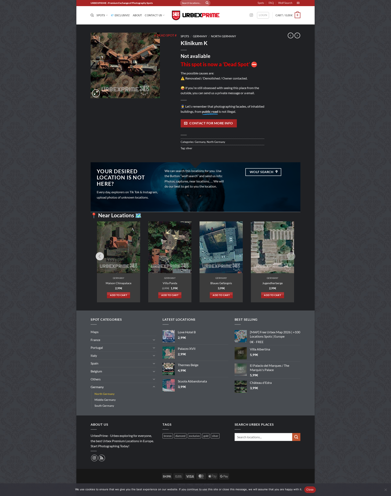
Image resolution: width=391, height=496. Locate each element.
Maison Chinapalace (118, 283)
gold (205, 435)
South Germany (104, 405)
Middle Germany (105, 399)
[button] (263, 15)
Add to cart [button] (118, 295)
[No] (385, 491)
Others (96, 379)
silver (189, 148)
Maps (95, 332)
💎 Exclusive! (120, 15)
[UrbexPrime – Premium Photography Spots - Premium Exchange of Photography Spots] (195, 15)
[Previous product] (297, 35)
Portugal (97, 347)
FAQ (271, 2)
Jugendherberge (272, 283)
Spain (94, 363)
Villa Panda (170, 283)
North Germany (223, 36)
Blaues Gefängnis (221, 283)
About (137, 15)
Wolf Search (285, 2)
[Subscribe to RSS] (101, 458)
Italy (94, 355)
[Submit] (207, 3)
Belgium (96, 371)
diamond (180, 435)
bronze (168, 435)
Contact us (153, 15)
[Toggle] (154, 339)
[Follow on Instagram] (251, 15)
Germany (200, 36)
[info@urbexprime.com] (298, 2)
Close (310, 489)
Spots (261, 2)
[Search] (92, 15)
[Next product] (290, 35)
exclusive (194, 435)
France (95, 340)
